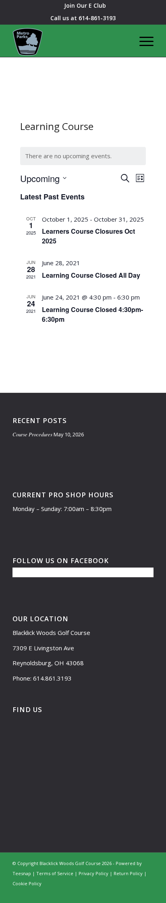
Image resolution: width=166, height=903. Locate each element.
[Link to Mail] (87, 893)
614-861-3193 (97, 18)
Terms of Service (54, 873)
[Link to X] (99, 893)
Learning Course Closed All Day (91, 275)
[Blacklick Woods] (68, 41)
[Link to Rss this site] (147, 893)
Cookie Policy (27, 883)
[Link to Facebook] (111, 893)
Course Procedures (32, 434)
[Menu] (142, 41)
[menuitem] (85, 6)
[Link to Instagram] (123, 893)
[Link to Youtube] (135, 893)
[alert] (82, 156)
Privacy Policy (93, 873)
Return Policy (128, 873)
